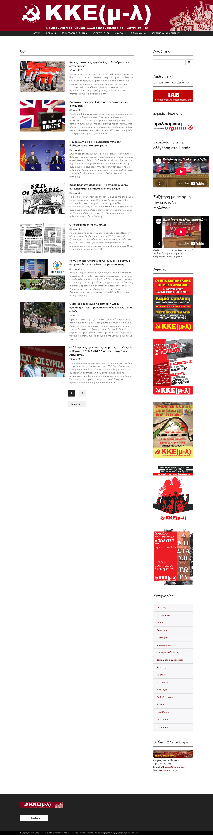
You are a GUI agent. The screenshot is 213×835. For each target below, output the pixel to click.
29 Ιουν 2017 (75, 269)
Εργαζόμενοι (163, 615)
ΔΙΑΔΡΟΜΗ (120, 33)
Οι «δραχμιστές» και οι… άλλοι (87, 224)
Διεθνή (160, 622)
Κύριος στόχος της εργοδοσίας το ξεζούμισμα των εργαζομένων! (99, 64)
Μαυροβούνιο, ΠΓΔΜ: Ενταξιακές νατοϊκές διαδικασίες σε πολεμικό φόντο (95, 144)
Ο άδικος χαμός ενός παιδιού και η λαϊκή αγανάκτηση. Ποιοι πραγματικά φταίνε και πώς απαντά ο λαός (101, 307)
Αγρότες (161, 667)
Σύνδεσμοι (162, 727)
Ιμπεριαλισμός (164, 645)
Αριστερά (162, 630)
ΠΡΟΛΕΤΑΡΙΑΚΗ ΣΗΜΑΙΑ (74, 33)
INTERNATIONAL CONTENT (165, 33)
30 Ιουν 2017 (75, 70)
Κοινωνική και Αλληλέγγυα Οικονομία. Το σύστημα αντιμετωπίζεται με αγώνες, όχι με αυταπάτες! (99, 262)
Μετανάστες (163, 682)
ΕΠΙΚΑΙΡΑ (51, 33)
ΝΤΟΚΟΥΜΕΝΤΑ (101, 33)
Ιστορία (161, 704)
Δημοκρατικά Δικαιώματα (170, 660)
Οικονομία (162, 637)
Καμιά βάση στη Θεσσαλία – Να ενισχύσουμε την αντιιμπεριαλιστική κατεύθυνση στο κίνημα (98, 187)
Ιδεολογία (162, 689)
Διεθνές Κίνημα (165, 697)
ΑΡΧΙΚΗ (37, 33)
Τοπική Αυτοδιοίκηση (168, 652)
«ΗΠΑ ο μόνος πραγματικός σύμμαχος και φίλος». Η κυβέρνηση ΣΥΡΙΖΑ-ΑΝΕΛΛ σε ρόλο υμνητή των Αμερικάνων (100, 351)
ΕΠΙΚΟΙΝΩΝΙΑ (138, 33)
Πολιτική (161, 607)
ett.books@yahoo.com (173, 767)
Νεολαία (161, 675)
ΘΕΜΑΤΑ (33, 818)
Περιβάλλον (163, 712)
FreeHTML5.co (132, 833)
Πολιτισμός (162, 719)
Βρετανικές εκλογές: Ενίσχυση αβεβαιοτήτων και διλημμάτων (98, 104)
